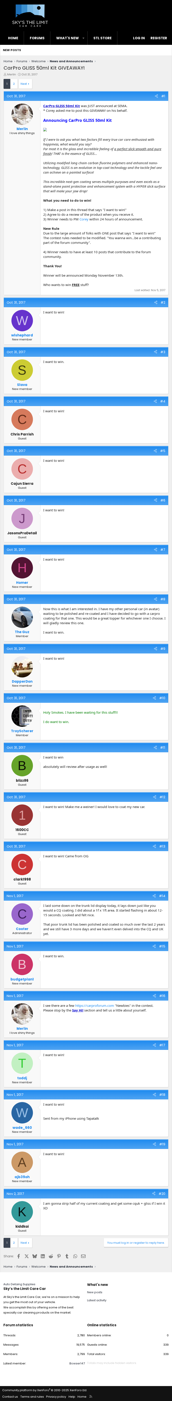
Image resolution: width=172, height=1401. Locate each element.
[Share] (156, 96)
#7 (162, 549)
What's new (67, 38)
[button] (83, 38)
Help (72, 1397)
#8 (162, 599)
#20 (162, 1193)
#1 (163, 96)
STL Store (102, 38)
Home (13, 38)
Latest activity (96, 1300)
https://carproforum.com (94, 1005)
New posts (12, 50)
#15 (162, 946)
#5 (162, 450)
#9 (162, 648)
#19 (162, 1144)
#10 (162, 698)
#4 (162, 401)
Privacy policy (56, 1397)
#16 (162, 995)
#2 (163, 302)
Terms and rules (32, 1397)
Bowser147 (77, 1363)
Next (24, 84)
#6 (162, 500)
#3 (162, 352)
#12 (162, 797)
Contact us (10, 1397)
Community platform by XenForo (44, 1390)
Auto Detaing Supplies (19, 1284)
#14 (162, 895)
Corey (84, 219)
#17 (162, 1045)
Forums (37, 38)
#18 (162, 1094)
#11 (162, 747)
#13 (162, 846)
